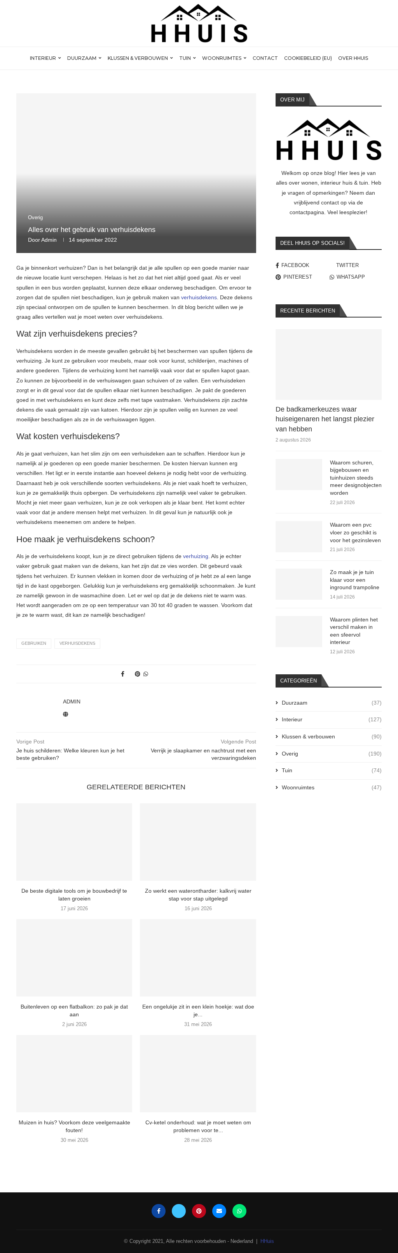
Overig (332, 753)
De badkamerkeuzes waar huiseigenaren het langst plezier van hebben (325, 419)
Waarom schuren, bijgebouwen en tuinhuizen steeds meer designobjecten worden (356, 477)
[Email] (219, 1211)
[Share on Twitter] (129, 674)
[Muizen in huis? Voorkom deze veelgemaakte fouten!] (74, 1073)
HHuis (267, 1241)
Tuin (185, 58)
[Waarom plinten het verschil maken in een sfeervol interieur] (299, 631)
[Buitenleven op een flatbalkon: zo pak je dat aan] (74, 957)
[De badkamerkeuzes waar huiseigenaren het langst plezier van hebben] (329, 364)
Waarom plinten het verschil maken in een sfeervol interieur (354, 631)
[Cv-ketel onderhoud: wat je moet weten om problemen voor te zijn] (198, 1073)
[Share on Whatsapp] (145, 674)
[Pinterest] (199, 1211)
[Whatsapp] (239, 1211)
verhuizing (195, 556)
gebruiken (33, 643)
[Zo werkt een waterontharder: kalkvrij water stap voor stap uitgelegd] (198, 842)
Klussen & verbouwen (138, 58)
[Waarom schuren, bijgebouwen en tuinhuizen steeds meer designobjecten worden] (299, 474)
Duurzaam (81, 58)
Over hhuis (353, 58)
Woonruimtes (221, 58)
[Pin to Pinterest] (137, 674)
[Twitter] (179, 1211)
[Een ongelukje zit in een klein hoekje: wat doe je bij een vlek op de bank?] (198, 957)
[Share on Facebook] (122, 674)
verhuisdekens (199, 297)
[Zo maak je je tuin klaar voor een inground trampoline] (299, 584)
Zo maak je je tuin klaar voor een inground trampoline (354, 579)
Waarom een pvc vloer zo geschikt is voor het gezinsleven (355, 532)
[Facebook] (159, 1211)
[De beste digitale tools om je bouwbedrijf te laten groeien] (74, 842)
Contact (265, 58)
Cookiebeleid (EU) (308, 58)
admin (49, 240)
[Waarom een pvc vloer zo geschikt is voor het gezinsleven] (299, 536)
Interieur (43, 58)
